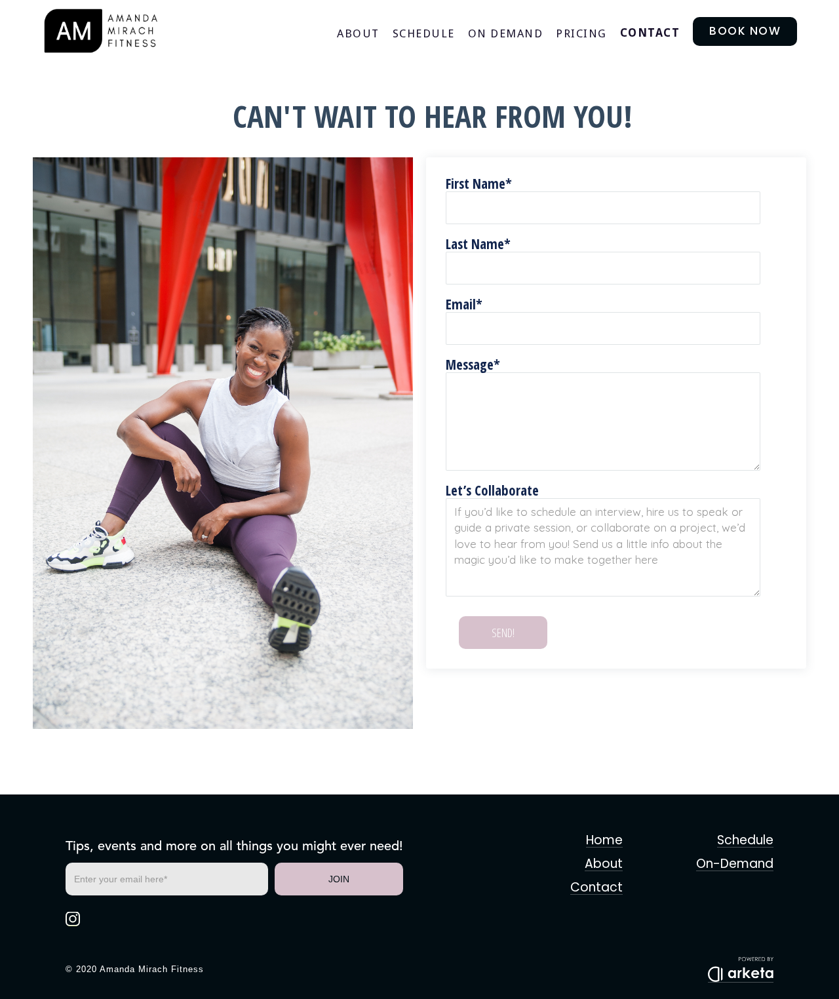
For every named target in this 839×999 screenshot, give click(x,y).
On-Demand (734, 864)
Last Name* (478, 243)
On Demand (505, 33)
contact (650, 32)
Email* (464, 304)
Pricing (581, 33)
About (358, 33)
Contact (596, 888)
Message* (473, 364)
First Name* (479, 183)
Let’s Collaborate (492, 490)
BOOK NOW (745, 31)
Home (604, 841)
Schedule (424, 33)
